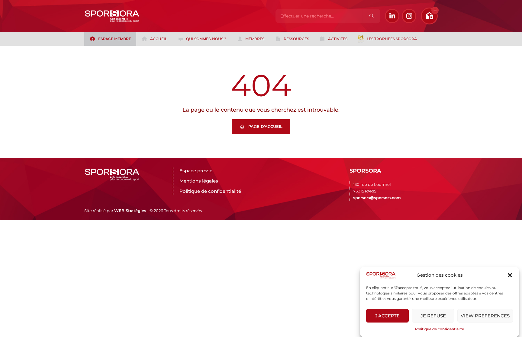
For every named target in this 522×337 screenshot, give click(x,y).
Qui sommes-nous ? (206, 39)
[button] (510, 275)
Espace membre (114, 39)
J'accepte (387, 316)
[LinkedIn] (392, 16)
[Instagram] (409, 16)
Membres (254, 39)
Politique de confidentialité (439, 329)
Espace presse (195, 170)
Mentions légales (198, 181)
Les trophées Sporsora (392, 39)
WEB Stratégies (130, 210)
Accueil (158, 39)
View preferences (485, 316)
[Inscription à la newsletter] (429, 16)
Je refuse (433, 316)
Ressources (296, 39)
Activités (337, 39)
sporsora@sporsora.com (377, 197)
